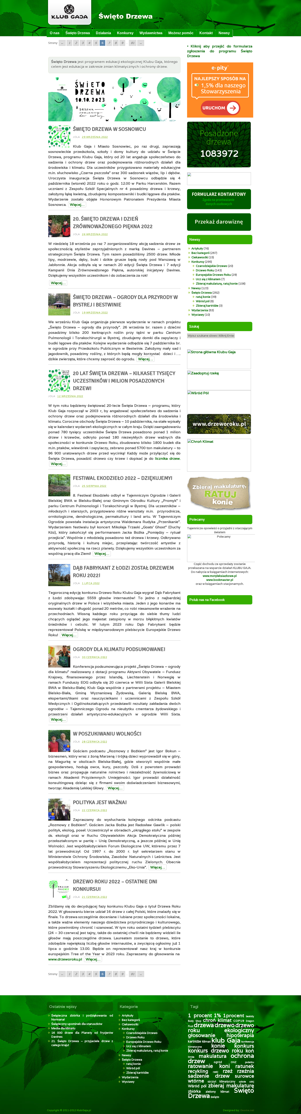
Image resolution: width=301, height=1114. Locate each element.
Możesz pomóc (180, 33)
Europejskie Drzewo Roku (213, 275)
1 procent (200, 1015)
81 (132, 43)
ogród (218, 1062)
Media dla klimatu (63, 1028)
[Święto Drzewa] (104, 26)
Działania (103, 33)
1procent (233, 1015)
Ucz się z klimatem (208, 279)
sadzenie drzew (209, 1076)
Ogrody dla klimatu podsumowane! (119, 649)
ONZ (233, 1062)
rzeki (215, 1071)
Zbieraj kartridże (207, 306)
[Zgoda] (219, 208)
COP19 (238, 1021)
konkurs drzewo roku (215, 1050)
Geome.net (247, 1110)
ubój (251, 1081)
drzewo (225, 1025)
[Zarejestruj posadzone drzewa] (219, 184)
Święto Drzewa (77, 33)
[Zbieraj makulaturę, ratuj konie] (219, 509)
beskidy (250, 1016)
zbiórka (194, 1091)
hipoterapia (240, 1035)
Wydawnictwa (150, 33)
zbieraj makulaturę (231, 1085)
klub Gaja (226, 1040)
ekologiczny (239, 1030)
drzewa (204, 1025)
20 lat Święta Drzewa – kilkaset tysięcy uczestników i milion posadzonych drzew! (124, 381)
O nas (54, 33)
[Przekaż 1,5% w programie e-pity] (220, 116)
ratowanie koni (209, 1066)
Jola (76, 137)
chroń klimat (217, 1020)
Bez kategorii (200, 253)
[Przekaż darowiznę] (219, 229)
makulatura (213, 1056)
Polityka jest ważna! (100, 802)
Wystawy (197, 315)
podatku (249, 1062)
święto (215, 1097)
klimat (206, 1041)
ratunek (244, 1066)
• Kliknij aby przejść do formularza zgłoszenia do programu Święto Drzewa (219, 51)
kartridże (194, 1041)
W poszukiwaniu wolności (107, 733)
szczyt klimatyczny (222, 1081)
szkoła (242, 1081)
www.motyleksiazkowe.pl (220, 576)
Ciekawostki (199, 257)
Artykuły (197, 248)
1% (217, 1015)
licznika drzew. (167, 458)
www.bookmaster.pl (219, 580)
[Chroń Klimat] (219, 470)
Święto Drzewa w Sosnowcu (109, 129)
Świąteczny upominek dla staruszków (76, 1024)
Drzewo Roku (205, 270)
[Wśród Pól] (219, 413)
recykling (198, 1071)
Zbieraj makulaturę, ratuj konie (217, 283)
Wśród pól (203, 301)
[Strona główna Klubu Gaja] (219, 368)
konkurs (244, 1045)
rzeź (227, 1071)
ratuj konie (203, 297)
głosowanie (201, 1035)
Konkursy (125, 33)
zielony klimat (217, 1091)
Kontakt (206, 33)
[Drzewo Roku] (219, 432)
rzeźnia (245, 1071)
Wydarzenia (199, 310)
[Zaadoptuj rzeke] (219, 389)
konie (218, 1045)
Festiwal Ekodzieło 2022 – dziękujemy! (122, 478)
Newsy (224, 33)
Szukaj (194, 326)
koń (249, 1050)
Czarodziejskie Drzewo (211, 266)
